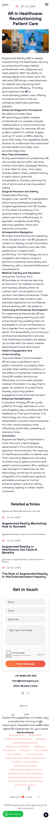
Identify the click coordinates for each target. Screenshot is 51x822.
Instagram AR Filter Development (18, 739)
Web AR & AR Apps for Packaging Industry (25, 777)
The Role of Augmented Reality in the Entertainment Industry (25, 575)
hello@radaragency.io (25, 680)
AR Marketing (39, 746)
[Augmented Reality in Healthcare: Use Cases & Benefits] (25, 534)
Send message (25, 663)
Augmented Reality (17, 735)
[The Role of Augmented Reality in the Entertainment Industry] (25, 560)
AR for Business (9, 750)
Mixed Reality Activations (25, 785)
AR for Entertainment (34, 754)
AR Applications (35, 735)
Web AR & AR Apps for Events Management (25, 773)
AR (3, 517)
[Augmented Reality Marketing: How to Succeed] (25, 511)
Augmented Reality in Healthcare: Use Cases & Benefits (19, 549)
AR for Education (41, 750)
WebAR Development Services (25, 743)
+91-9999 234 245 (25, 675)
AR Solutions (41, 739)
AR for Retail (25, 750)
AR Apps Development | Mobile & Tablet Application (25, 758)
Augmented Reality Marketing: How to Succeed (24, 525)
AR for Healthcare (15, 754)
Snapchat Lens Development (18, 746)
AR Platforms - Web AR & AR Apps (25, 762)
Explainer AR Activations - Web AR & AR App (25, 781)
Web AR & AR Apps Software (25, 766)
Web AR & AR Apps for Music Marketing (25, 769)
